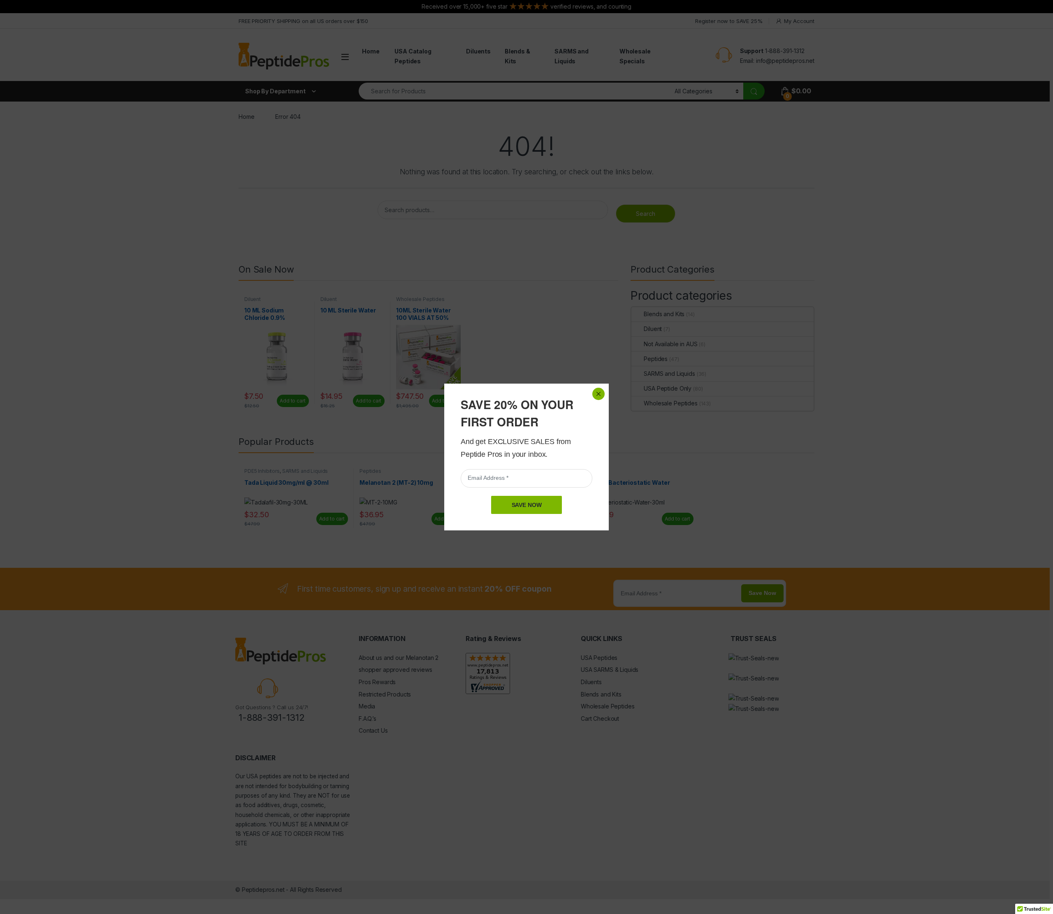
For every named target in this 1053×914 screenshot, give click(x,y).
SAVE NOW (527, 505)
